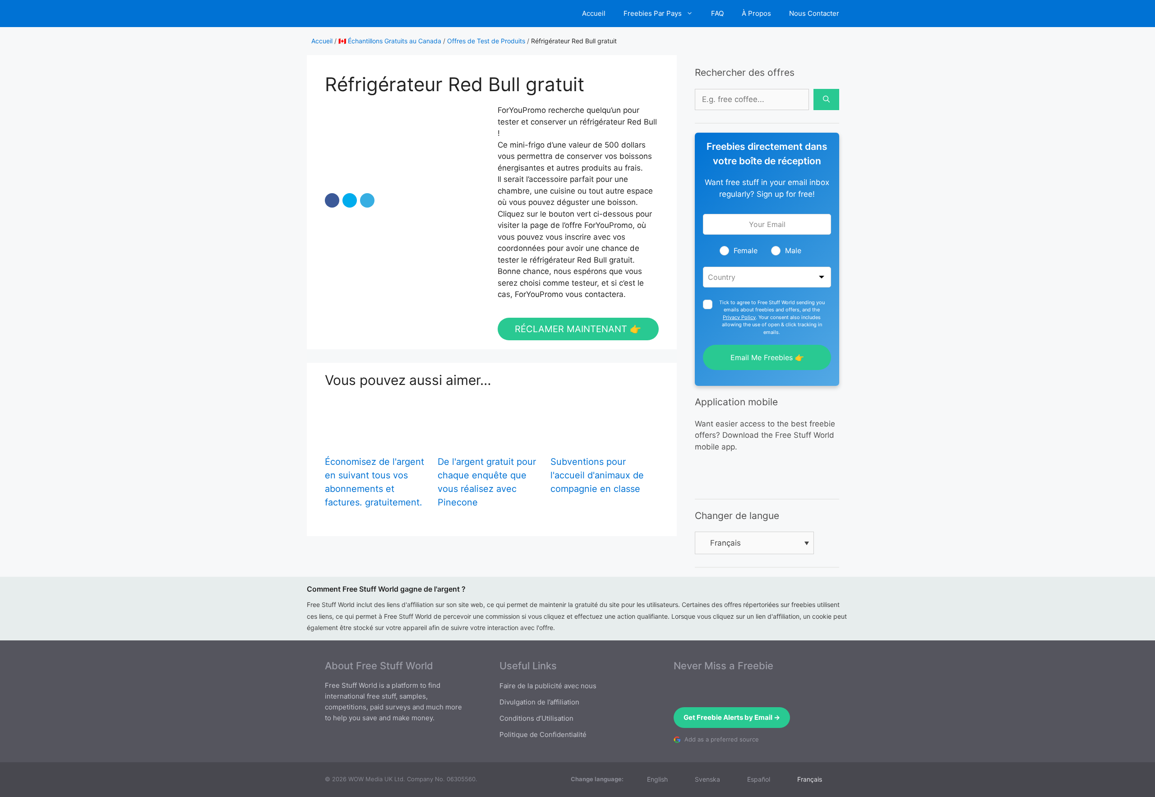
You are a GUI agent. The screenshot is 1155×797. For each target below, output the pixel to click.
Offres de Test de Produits (486, 41)
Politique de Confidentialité (543, 734)
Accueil (593, 13)
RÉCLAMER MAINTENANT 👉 (578, 329)
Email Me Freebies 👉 (767, 357)
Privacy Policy (739, 317)
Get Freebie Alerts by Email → (732, 717)
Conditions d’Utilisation (536, 718)
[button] (332, 200)
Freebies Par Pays (653, 13)
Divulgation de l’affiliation (539, 702)
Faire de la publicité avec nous (547, 685)
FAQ (717, 13)
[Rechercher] (826, 100)
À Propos (756, 13)
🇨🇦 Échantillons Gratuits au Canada (389, 41)
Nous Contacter (814, 13)
